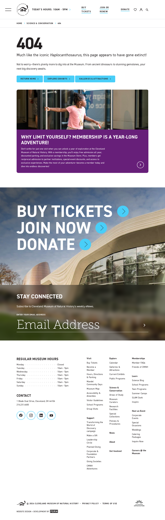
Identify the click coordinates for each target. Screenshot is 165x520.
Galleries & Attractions (114, 368)
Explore (113, 358)
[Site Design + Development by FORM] (37, 512)
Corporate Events (136, 417)
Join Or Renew (104, 9)
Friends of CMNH (140, 367)
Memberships (138, 358)
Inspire (135, 402)
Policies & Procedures (114, 422)
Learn (134, 376)
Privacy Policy (90, 503)
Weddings (136, 429)
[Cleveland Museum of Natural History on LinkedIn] (41, 415)
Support (90, 418)
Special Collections (114, 415)
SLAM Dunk (137, 397)
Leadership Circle (92, 441)
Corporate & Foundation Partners (92, 454)
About (112, 442)
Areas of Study (116, 395)
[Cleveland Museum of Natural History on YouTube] (51, 415)
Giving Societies (94, 461)
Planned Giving (94, 447)
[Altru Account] (141, 9)
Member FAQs (138, 362)
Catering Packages (136, 436)
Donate (125, 9)
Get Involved (115, 451)
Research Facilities (113, 408)
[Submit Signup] (144, 325)
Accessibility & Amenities (93, 395)
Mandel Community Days (94, 383)
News (112, 433)
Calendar (113, 362)
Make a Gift (92, 435)
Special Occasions (136, 424)
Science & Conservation (40, 23)
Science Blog (138, 380)
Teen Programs (139, 389)
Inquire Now (137, 441)
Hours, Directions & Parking (95, 376)
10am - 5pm (50, 9)
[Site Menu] (8, 10)
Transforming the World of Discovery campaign (95, 427)
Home (19, 23)
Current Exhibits (117, 374)
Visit (89, 358)
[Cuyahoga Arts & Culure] (139, 503)
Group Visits (92, 409)
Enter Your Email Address (31, 314)
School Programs (95, 404)
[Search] (146, 9)
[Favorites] (135, 9)
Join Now (54, 228)
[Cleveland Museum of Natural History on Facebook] (21, 415)
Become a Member (91, 368)
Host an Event (138, 411)
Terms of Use (109, 503)
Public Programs (117, 378)
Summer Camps (139, 393)
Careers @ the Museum (139, 452)
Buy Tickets (86, 9)
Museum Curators (113, 401)
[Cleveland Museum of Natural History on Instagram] (31, 415)
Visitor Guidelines (95, 400)
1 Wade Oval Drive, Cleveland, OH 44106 (36, 401)
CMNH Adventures (92, 467)
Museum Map (93, 388)
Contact (24, 395)
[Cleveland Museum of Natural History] (23, 9)
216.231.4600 (23, 404)
